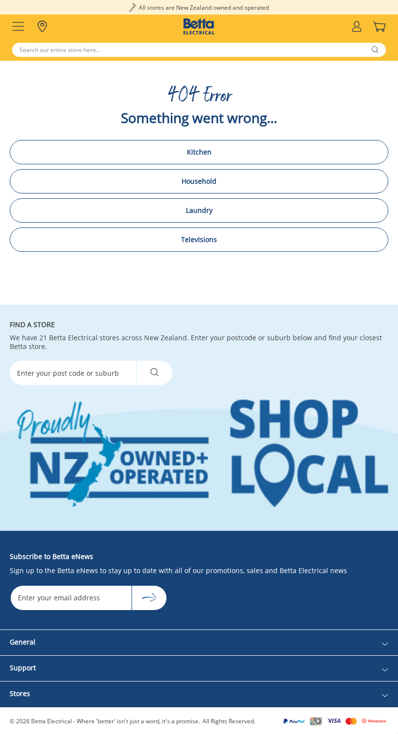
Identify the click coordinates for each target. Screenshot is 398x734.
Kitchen (199, 152)
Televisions (199, 239)
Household (199, 181)
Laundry (199, 210)
